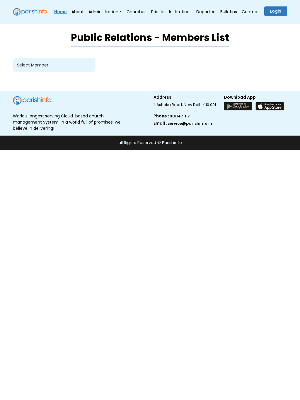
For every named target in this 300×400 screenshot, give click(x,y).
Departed (206, 12)
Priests (157, 12)
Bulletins (228, 12)
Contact (250, 12)
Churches (136, 12)
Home (60, 12)
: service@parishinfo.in (189, 123)
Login (275, 11)
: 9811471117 (179, 116)
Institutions (180, 12)
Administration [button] (103, 12)
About (77, 12)
